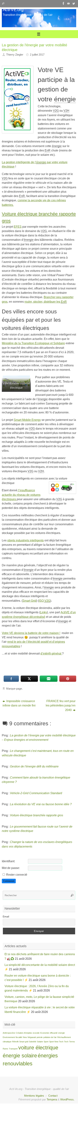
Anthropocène (9, 1033)
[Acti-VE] (73, 3)
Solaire (40, 1042)
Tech (66, 1042)
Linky (43, 612)
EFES (18, 226)
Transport (13, 1049)
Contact (53, 1095)
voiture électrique (38, 1047)
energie (61, 1033)
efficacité (54, 1033)
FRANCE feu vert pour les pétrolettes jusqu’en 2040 (60, 705)
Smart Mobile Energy (27, 419)
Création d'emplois (24, 1033)
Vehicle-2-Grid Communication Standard (36, 793)
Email (6, 916)
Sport (46, 1042)
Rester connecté (16, 874)
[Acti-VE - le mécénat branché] (63, 3)
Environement (9, 1037)
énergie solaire (20, 1055)
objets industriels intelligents (25, 540)
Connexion (8, 881)
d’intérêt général (51, 653)
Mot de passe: (11, 867)
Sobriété (32, 1042)
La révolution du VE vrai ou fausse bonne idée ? (41, 804)
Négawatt (32, 1037)
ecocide (36, 1033)
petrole (40, 1037)
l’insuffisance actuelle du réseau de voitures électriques (21, 495)
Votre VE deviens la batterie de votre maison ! (31, 633)
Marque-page (14, 688)
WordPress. (67, 1099)
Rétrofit (15, 1042)
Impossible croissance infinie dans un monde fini (19, 703)
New (25, 1037)
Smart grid (23, 1042)
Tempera (52, 1099)
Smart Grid (29, 600)
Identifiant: (8, 861)
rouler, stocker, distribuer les (45, 301)
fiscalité (19, 1037)
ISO (44, 600)
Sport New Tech (56, 1042)
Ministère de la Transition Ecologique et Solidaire (33, 343)
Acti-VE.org (13, 9)
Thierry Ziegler (14, 54)
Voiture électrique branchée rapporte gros (36, 815)
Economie (44, 1033)
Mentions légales (34, 1095)
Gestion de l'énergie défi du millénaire (34, 766)
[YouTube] (68, 3)
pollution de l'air (50, 1037)
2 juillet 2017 (37, 54)
